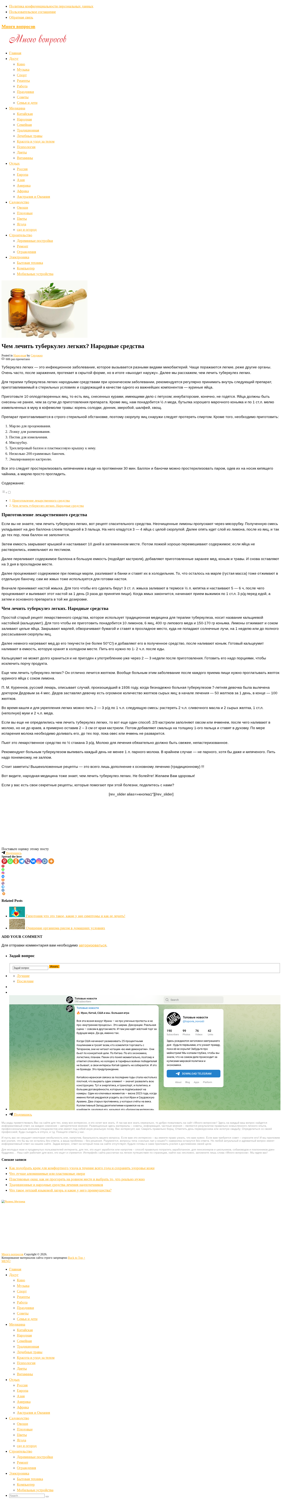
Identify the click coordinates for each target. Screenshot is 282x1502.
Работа (22, 86)
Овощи (22, 207)
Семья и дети (27, 103)
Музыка (23, 69)
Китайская (25, 114)
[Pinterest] (4, 861)
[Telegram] (22, 861)
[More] (51, 861)
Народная (24, 119)
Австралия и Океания (33, 197)
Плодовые (25, 213)
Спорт (22, 75)
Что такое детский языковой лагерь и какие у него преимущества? (60, 1190)
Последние (25, 981)
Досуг (14, 59)
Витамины (25, 158)
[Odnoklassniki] (16, 861)
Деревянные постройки (35, 241)
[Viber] (27, 861)
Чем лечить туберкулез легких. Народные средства (48, 506)
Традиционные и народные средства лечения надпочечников (56, 1185)
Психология (26, 147)
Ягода (21, 224)
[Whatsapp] (10, 861)
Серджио (37, 355)
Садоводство (19, 202)
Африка (23, 191)
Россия (22, 169)
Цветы (22, 219)
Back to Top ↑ (76, 1257)
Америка (24, 185)
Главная (15, 53)
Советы (23, 97)
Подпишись (13, 853)
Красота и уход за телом (35, 141)
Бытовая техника (30, 263)
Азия (21, 180)
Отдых (14, 163)
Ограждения (26, 252)
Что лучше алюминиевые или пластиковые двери (47, 1174)
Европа (22, 175)
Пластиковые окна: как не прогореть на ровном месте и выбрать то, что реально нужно (77, 1179)
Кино (21, 64)
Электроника (19, 257)
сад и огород (27, 230)
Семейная (24, 125)
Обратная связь (21, 17)
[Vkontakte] (33, 861)
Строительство (20, 235)
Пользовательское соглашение (32, 12)
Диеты (22, 152)
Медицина (17, 108)
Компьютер (26, 268)
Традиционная (28, 130)
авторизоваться (92, 945)
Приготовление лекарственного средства (41, 500)
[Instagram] (39, 861)
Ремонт (22, 246)
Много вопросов (18, 26)
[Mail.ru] (45, 861)
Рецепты (23, 81)
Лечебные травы (29, 136)
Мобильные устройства (35, 274)
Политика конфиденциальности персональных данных (51, 6)
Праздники (25, 92)
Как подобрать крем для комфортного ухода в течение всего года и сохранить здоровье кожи (81, 1168)
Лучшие (23, 976)
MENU (6, 1261)
